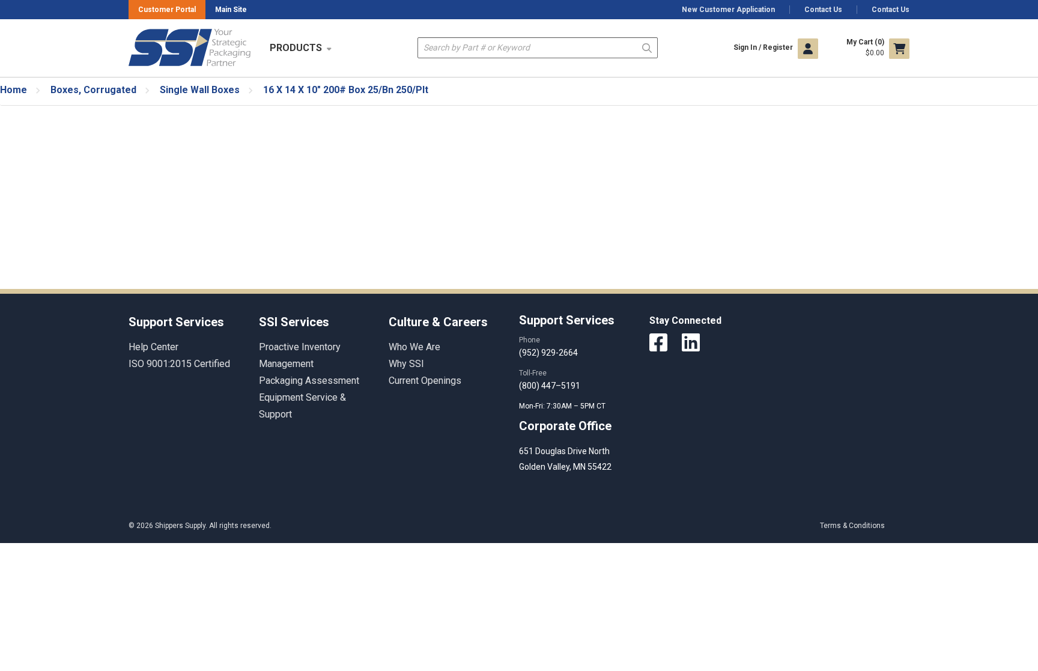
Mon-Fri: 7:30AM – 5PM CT (563, 406)
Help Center (153, 347)
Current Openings (425, 380)
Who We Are (414, 347)
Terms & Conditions (852, 525)
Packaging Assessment (309, 380)
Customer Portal (167, 9)
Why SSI (406, 363)
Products (296, 48)
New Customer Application (728, 9)
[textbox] (537, 47)
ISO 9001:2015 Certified (179, 363)
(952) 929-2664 (548, 352)
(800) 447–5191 (549, 385)
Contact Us (823, 9)
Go (647, 47)
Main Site (231, 9)
